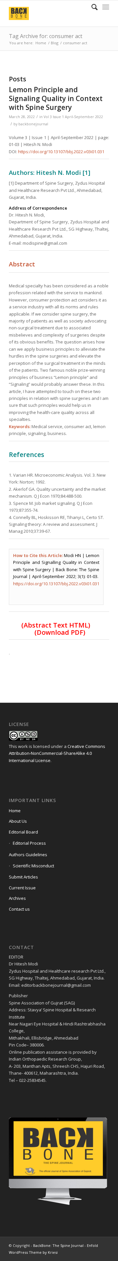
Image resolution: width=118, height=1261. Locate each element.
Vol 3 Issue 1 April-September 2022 (73, 116)
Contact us (19, 909)
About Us (18, 821)
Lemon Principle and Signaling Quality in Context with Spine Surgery (56, 98)
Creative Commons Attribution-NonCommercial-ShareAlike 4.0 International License (57, 753)
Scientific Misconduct (33, 866)
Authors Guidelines (28, 855)
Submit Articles (23, 877)
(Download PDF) (59, 632)
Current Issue (22, 888)
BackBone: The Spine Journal (58, 1245)
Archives (17, 898)
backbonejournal (33, 124)
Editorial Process (29, 843)
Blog (54, 42)
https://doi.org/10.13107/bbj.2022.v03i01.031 (61, 152)
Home (40, 42)
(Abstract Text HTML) (55, 625)
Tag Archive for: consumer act (45, 36)
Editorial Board (23, 832)
